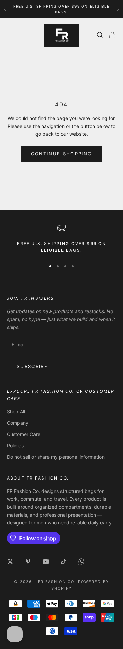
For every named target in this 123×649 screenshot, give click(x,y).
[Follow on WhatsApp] (81, 561)
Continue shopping (61, 153)
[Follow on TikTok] (63, 561)
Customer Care (23, 434)
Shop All (16, 411)
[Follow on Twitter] (10, 561)
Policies (15, 445)
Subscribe (32, 366)
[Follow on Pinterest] (28, 561)
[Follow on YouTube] (45, 561)
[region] (61, 239)
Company (17, 423)
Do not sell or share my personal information (56, 457)
